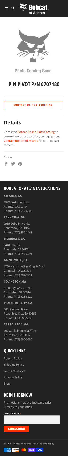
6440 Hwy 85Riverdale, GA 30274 (16, 247)
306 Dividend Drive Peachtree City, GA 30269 (20, 311)
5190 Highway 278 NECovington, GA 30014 (18, 290)
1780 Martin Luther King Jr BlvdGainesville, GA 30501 (24, 268)
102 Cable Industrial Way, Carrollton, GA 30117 (20, 333)
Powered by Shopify (43, 443)
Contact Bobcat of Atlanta (21, 141)
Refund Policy (13, 358)
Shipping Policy (14, 364)
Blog (7, 383)
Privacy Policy (13, 377)
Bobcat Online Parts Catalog (36, 132)
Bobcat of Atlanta (22, 443)
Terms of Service (14, 371)
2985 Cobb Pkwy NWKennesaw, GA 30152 (17, 225)
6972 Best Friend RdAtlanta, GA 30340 (16, 204)
